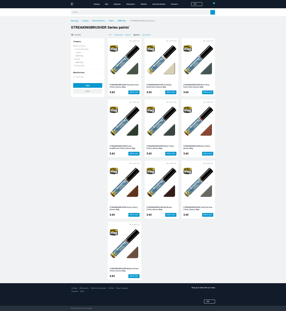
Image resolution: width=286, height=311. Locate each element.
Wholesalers (84, 288)
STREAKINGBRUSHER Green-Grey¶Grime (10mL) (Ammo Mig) (122, 147)
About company (122, 288)
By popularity (119, 35)
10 (76, 35)
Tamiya (78, 52)
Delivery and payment (98, 288)
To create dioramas (81, 49)
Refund (111, 288)
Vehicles (144, 4)
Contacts (174, 4)
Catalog (96, 4)
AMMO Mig (79, 56)
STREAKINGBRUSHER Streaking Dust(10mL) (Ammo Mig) (158, 86)
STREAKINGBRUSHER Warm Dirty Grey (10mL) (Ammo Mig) (196, 86)
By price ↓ (137, 35)
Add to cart (134, 92)
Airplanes (117, 4)
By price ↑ (128, 35)
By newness (146, 35)
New (106, 4)
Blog (82, 291)
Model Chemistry (79, 46)
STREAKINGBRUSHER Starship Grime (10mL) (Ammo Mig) (124, 86)
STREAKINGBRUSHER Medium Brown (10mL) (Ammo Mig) (124, 270)
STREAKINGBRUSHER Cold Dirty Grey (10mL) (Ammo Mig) (197, 208)
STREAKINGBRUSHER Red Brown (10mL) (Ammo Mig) (159, 208)
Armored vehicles (158, 4)
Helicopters (130, 4)
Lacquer (77, 59)
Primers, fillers (79, 66)
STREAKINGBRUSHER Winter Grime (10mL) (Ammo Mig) (160, 147)
